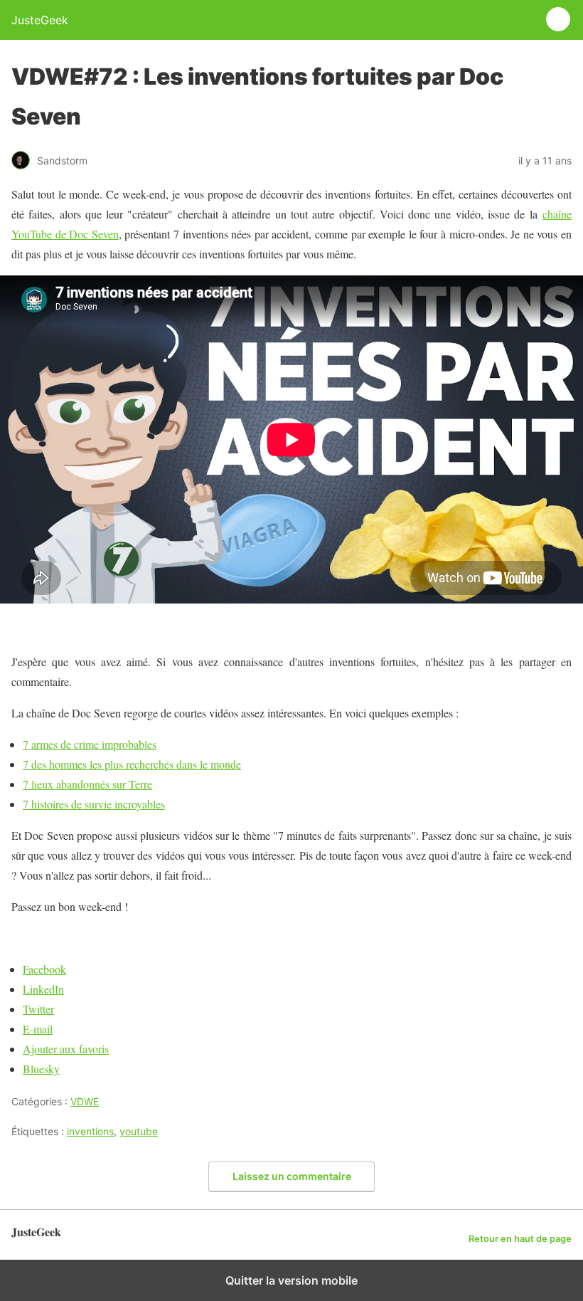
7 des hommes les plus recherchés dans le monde (132, 764)
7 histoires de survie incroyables (94, 803)
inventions (90, 1131)
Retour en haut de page (520, 1238)
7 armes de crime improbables (89, 744)
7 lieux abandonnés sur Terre (87, 783)
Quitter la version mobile (291, 1280)
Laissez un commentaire (291, 1176)
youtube (138, 1131)
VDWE (84, 1101)
